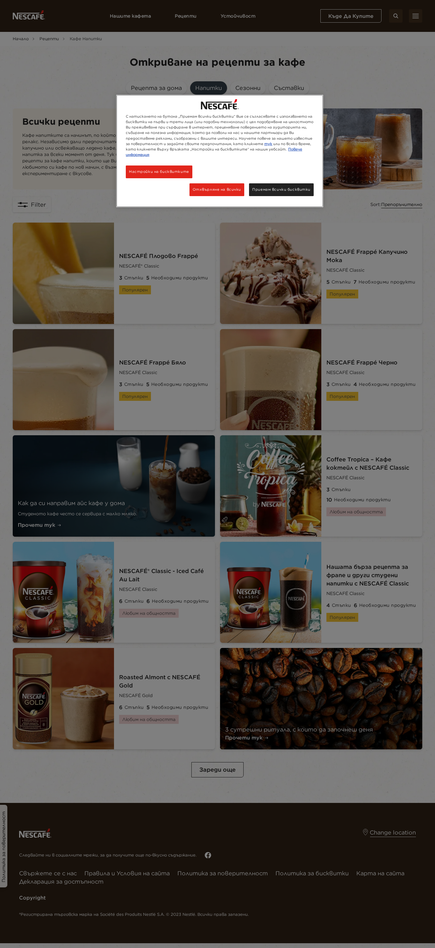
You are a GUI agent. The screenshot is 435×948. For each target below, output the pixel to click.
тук (268, 144)
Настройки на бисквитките (159, 171)
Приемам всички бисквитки (281, 189)
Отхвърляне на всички (217, 189)
